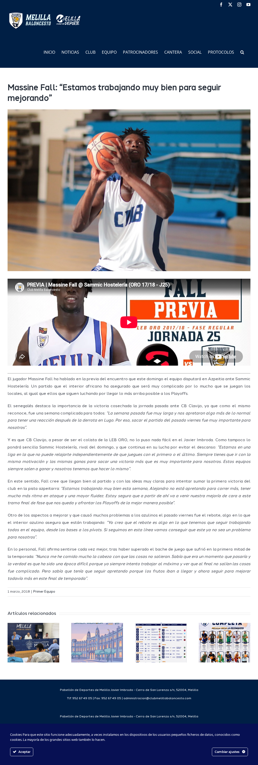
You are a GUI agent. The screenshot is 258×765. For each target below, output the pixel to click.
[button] (242, 52)
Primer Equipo (44, 591)
